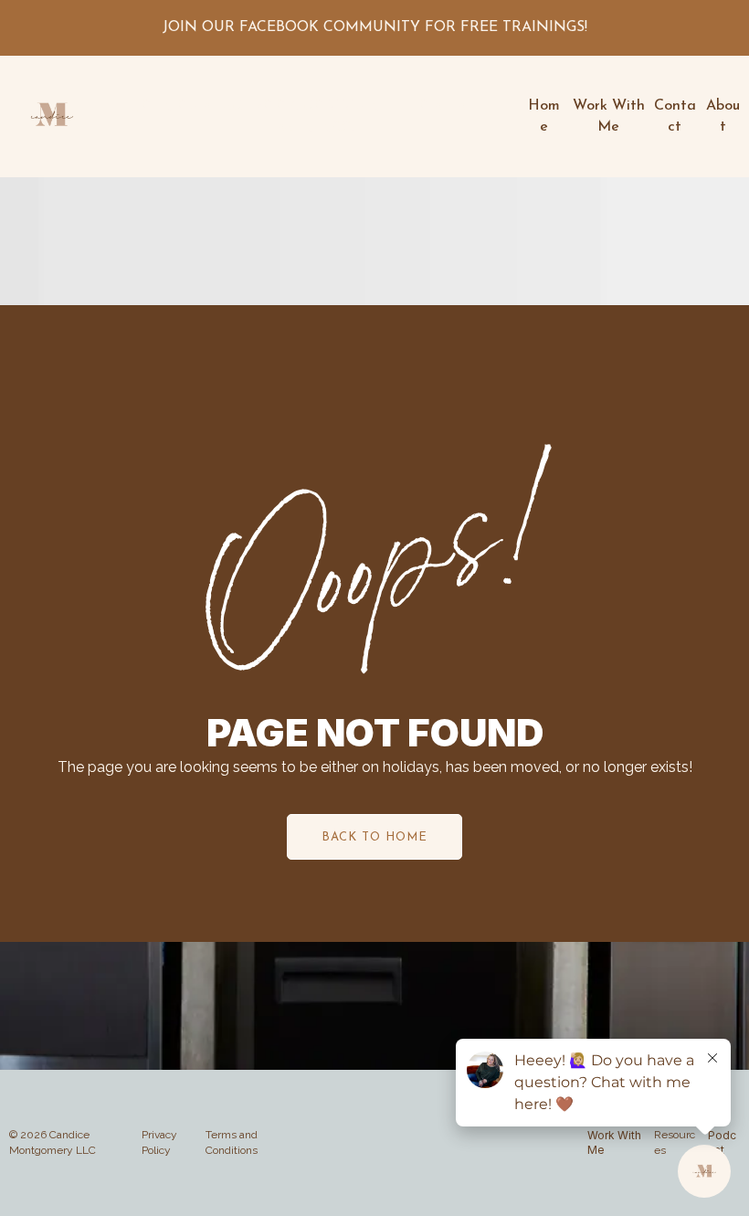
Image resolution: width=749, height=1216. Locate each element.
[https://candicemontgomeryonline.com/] (51, 116)
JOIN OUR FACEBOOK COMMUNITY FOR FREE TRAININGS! (375, 27)
